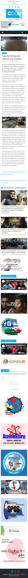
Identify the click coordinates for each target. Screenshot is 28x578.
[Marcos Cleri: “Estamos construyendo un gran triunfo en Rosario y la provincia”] (14, 217)
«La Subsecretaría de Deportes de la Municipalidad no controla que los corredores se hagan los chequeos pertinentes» (13, 209)
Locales (4, 53)
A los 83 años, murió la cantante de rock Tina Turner (14, 182)
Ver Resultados (14, 389)
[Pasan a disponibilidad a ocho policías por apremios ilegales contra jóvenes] (14, 239)
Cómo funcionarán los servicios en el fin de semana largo (13, 173)
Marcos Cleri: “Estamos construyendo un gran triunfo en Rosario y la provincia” (13, 231)
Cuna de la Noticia (15, 61)
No (3, 379)
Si (3, 377)
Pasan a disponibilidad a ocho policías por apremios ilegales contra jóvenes (14, 251)
